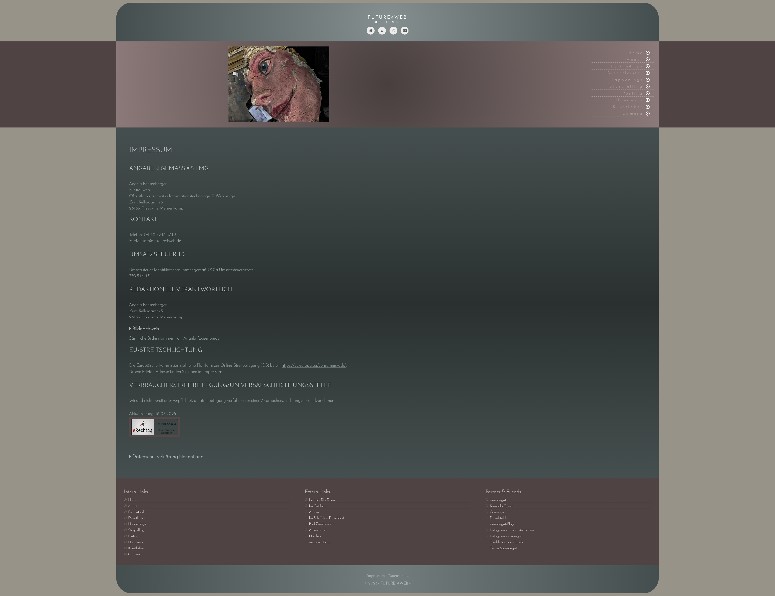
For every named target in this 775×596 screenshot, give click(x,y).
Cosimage (497, 512)
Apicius (314, 512)
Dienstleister (625, 72)
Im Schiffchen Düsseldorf (326, 518)
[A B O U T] (382, 33)
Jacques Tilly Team (322, 500)
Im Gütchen (317, 506)
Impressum (376, 575)
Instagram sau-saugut (506, 536)
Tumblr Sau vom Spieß (506, 542)
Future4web (627, 65)
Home (635, 52)
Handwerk (629, 99)
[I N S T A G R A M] (393, 33)
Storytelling (626, 86)
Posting (633, 93)
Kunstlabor (628, 106)
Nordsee (315, 536)
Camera (632, 113)
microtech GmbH (321, 542)
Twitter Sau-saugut (503, 548)
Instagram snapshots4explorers (512, 530)
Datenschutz (398, 575)
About (635, 59)
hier (183, 456)
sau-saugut (498, 500)
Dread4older (499, 518)
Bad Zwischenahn (321, 524)
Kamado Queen (501, 506)
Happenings (626, 79)
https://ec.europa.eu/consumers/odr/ (314, 365)
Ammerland (317, 530)
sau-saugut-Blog (502, 524)
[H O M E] (370, 33)
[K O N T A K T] (404, 33)
